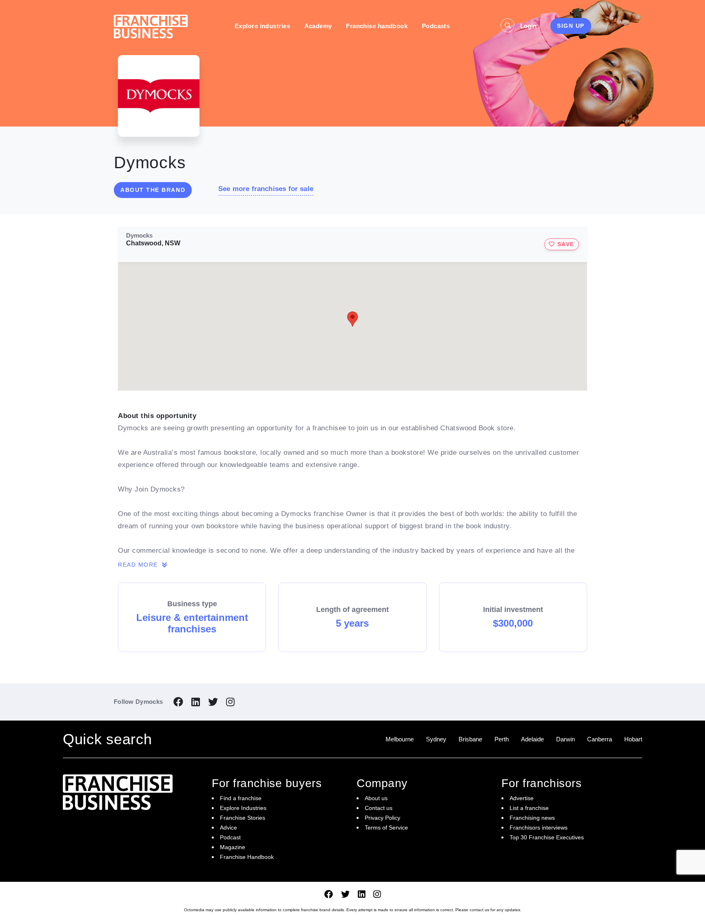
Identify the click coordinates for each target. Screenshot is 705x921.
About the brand (152, 190)
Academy (318, 25)
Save (564, 244)
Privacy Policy (382, 817)
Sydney (436, 739)
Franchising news (532, 817)
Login (528, 25)
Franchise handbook (377, 25)
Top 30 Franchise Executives (547, 837)
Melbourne (400, 739)
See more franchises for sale (265, 189)
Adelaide (532, 739)
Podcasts (436, 25)
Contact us (378, 808)
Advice (228, 827)
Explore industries (262, 25)
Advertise (522, 798)
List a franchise (529, 808)
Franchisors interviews (539, 827)
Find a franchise (241, 798)
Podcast (230, 837)
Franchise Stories (242, 817)
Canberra (599, 739)
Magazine (232, 847)
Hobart (633, 739)
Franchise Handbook (247, 857)
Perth (501, 739)
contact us (479, 910)
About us (376, 798)
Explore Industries (243, 808)
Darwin (565, 739)
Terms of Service (386, 827)
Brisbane (470, 739)
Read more (139, 564)
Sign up (571, 25)
